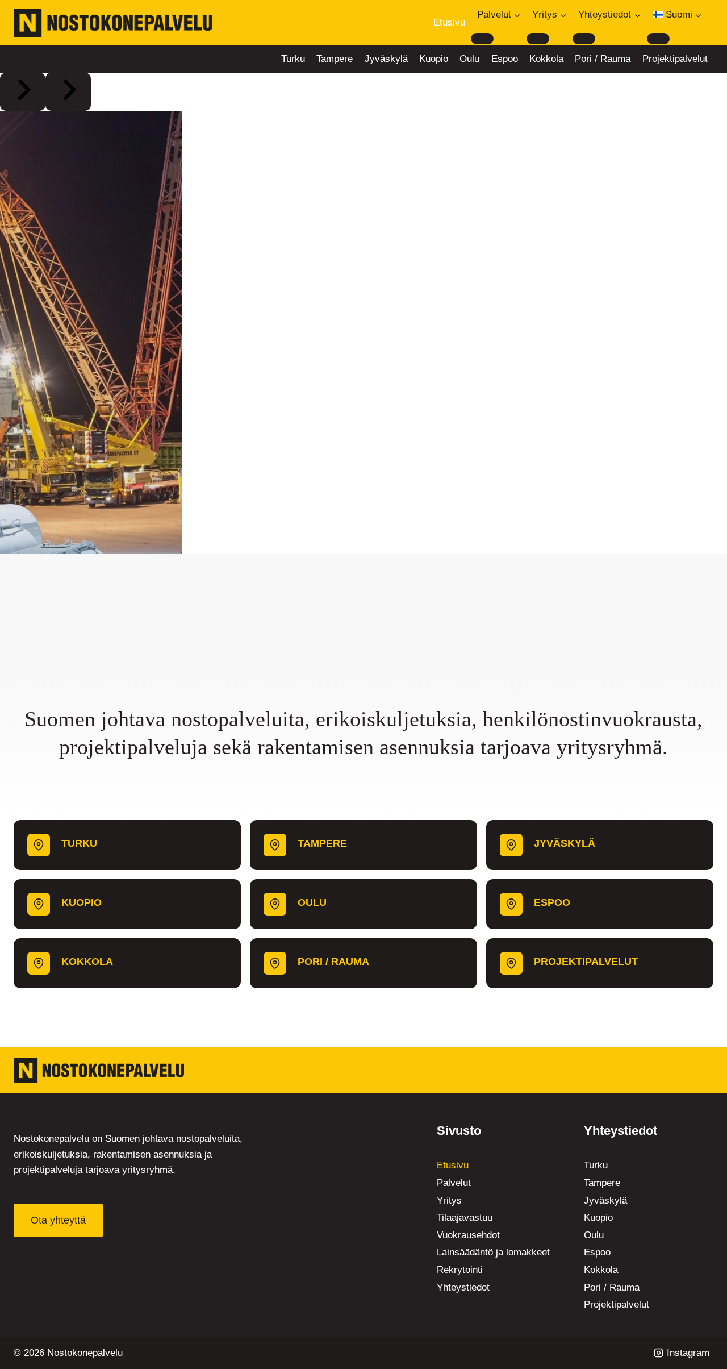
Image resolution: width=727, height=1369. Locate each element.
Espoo (504, 58)
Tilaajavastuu (464, 1217)
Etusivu (449, 22)
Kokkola (546, 58)
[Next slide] (68, 92)
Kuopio (433, 58)
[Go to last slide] (22, 92)
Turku (293, 58)
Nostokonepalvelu (85, 1352)
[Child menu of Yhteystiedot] (584, 38)
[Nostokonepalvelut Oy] (99, 1070)
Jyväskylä (386, 58)
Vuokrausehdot (468, 1235)
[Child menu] (658, 38)
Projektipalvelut (675, 58)
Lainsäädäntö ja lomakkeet (493, 1252)
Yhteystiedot (463, 1287)
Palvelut (454, 1182)
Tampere (334, 58)
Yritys (449, 1200)
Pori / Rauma (602, 58)
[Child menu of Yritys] (538, 38)
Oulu (469, 58)
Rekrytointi (460, 1269)
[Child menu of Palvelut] (482, 38)
